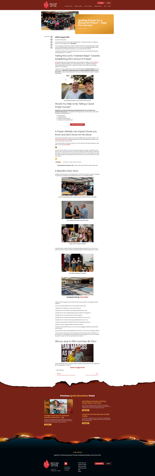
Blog (105, 6)
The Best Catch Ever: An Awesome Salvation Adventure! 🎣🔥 (56, 416)
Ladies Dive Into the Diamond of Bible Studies (95, 415)
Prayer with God (68, 6)
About (109, 6)
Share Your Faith (88, 6)
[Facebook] (65, 463)
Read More (47, 424)
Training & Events (98, 6)
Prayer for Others (78, 6)
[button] (100, 3)
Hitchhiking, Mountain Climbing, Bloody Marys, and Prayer (94, 402)
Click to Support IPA (77, 368)
